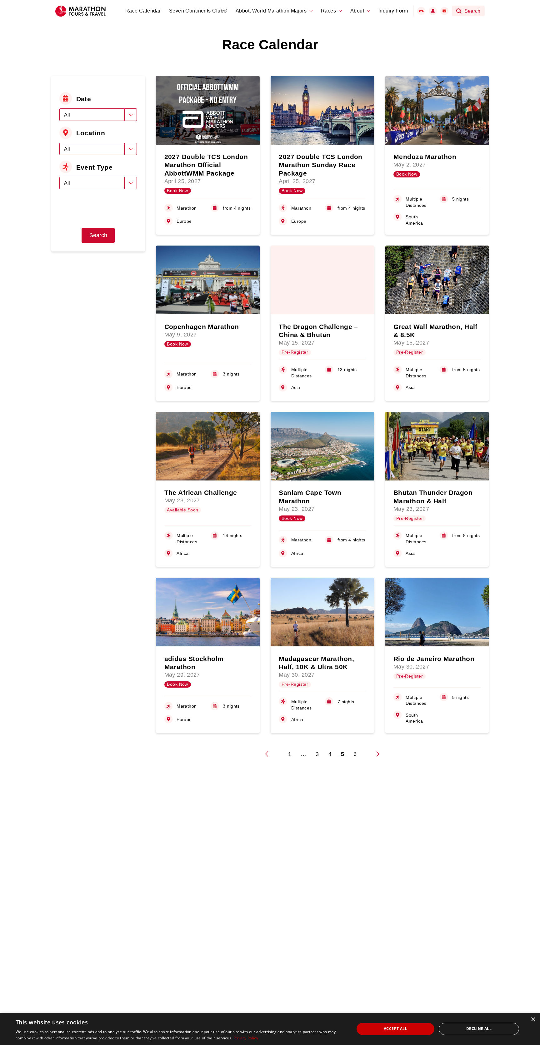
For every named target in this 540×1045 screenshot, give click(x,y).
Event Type (94, 167)
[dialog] (270, 1029)
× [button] (533, 1019)
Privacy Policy (245, 1038)
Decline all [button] (479, 1028)
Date (83, 98)
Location (90, 133)
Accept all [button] (395, 1028)
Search (98, 235)
